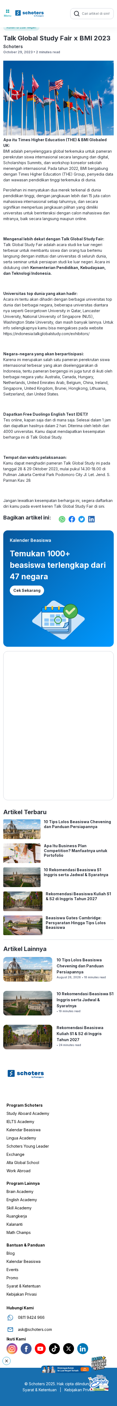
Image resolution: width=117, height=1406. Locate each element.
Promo (12, 1278)
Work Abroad (18, 1171)
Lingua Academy (21, 1138)
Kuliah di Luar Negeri (21, 27)
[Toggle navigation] (7, 13)
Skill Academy (19, 1208)
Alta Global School (23, 1163)
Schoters (13, 46)
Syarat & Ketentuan (24, 1286)
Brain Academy (20, 1192)
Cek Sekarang (27, 590)
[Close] (6, 1361)
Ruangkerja (17, 1216)
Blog (11, 1253)
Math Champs (19, 1232)
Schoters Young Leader (28, 1146)
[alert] (58, 1369)
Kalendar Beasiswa (24, 1130)
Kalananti (15, 1224)
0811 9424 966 (31, 1317)
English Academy (22, 1200)
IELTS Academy (20, 1122)
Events (13, 1270)
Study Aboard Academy (28, 1113)
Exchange (15, 1154)
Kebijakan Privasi (22, 1294)
